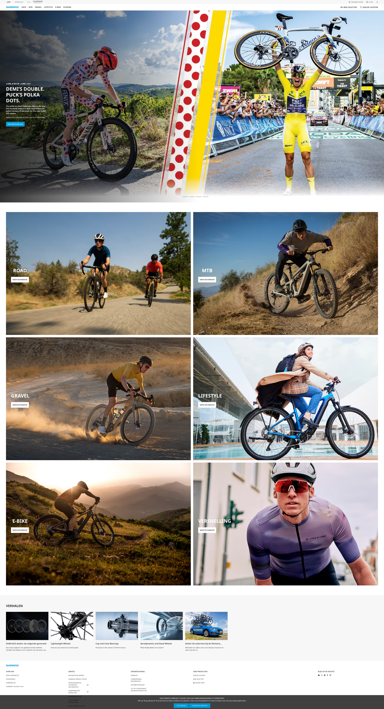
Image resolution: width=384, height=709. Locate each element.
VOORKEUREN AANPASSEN (199, 706)
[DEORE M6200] (199, 197)
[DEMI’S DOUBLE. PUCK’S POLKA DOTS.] (178, 197)
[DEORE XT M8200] (192, 197)
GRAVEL (38, 7)
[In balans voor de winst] (185, 197)
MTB (30, 7)
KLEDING (67, 7)
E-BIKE (58, 7)
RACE (24, 7)
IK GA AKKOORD (181, 706)
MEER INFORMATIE (15, 119)
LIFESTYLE (48, 7)
